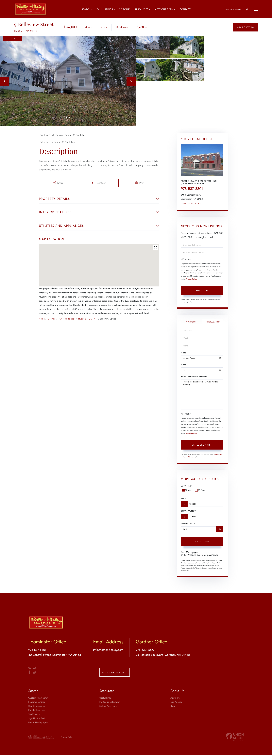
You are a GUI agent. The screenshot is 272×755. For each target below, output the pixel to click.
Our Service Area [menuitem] (36, 706)
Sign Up (228, 10)
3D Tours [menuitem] (124, 9)
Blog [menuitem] (172, 706)
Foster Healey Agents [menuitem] (38, 722)
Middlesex (70, 318)
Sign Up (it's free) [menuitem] (36, 718)
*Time (183, 364)
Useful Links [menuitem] (105, 697)
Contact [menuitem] (185, 9)
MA (60, 318)
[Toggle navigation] (256, 9)
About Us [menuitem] (175, 697)
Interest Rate (188, 523)
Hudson (82, 318)
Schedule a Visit (213, 322)
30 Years (189, 490)
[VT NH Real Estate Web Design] (235, 737)
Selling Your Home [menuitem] (108, 706)
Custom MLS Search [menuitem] (38, 697)
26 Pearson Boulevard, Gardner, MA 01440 (163, 655)
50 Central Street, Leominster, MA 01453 (54, 655)
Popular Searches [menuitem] (36, 710)
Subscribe (202, 290)
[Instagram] (34, 672)
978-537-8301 (192, 188)
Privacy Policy (191, 279)
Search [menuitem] (86, 9)
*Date (183, 352)
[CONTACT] (245, 27)
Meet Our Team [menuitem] (164, 9)
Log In (238, 10)
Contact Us (185, 203)
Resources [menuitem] (141, 9)
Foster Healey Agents (114, 672)
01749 (92, 318)
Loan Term (187, 485)
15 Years (201, 490)
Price (183, 498)
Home (42, 318)
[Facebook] (29, 672)
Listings (51, 318)
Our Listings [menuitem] (105, 9)
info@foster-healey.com (108, 650)
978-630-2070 (145, 650)
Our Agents (195, 203)
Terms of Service (189, 457)
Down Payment (188, 511)
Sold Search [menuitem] (34, 714)
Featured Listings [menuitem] (36, 701)
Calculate (202, 541)
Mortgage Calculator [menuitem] (109, 701)
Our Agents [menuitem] (176, 701)
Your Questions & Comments (194, 376)
